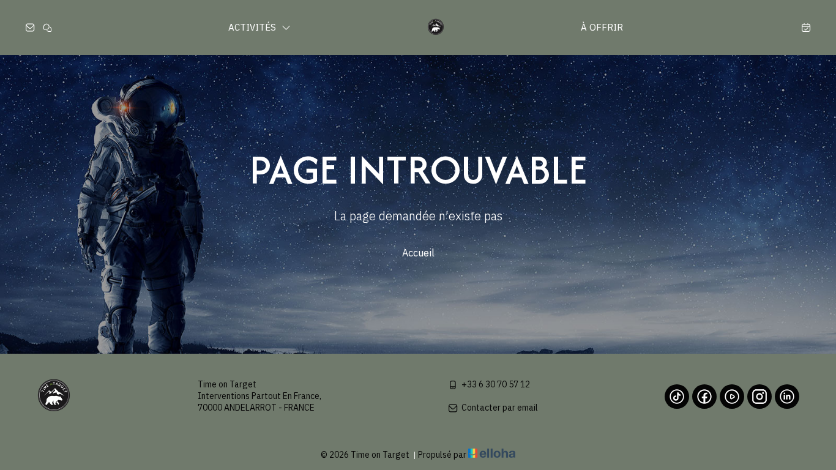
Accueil (418, 253)
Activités (253, 27)
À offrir (602, 27)
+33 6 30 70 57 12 (495, 384)
